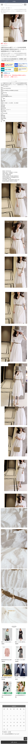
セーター (8, 7)
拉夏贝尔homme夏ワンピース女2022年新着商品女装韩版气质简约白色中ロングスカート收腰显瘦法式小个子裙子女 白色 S (13, 11)
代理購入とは (6, 73)
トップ (2, 7)
